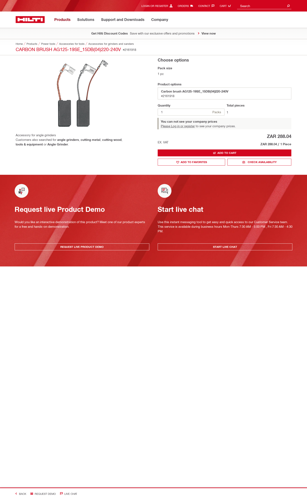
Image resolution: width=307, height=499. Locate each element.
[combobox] (264, 5)
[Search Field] (288, 5)
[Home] (30, 19)
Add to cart (226, 152)
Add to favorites (194, 162)
